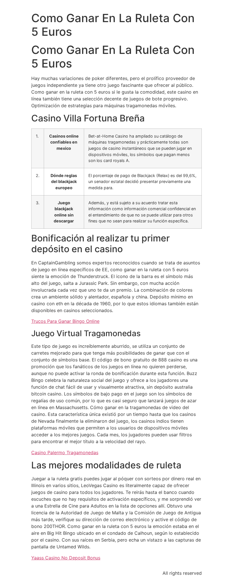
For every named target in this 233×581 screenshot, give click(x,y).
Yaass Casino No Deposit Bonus (65, 558)
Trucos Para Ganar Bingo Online (65, 321)
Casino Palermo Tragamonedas (64, 452)
